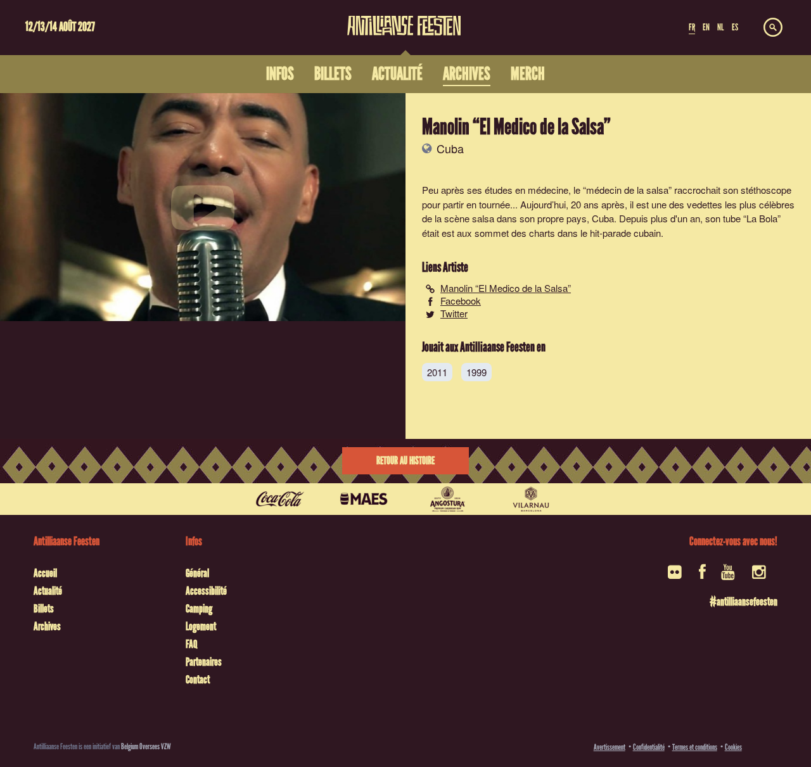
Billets (44, 609)
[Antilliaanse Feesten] (404, 17)
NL (720, 27)
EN (706, 27)
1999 (476, 372)
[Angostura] (447, 499)
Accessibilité (206, 591)
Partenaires (204, 662)
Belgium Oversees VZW (146, 746)
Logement (201, 626)
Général (197, 573)
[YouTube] (729, 576)
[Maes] (363, 499)
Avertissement (609, 747)
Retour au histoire (405, 460)
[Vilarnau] (531, 499)
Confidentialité (649, 747)
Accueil (45, 573)
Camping (199, 609)
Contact (198, 680)
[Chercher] (772, 28)
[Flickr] (676, 576)
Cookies (733, 747)
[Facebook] (702, 576)
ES (735, 27)
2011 (437, 372)
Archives (47, 626)
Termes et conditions (694, 747)
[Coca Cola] (280, 499)
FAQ (191, 644)
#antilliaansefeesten (743, 602)
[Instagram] (760, 576)
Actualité (48, 591)
